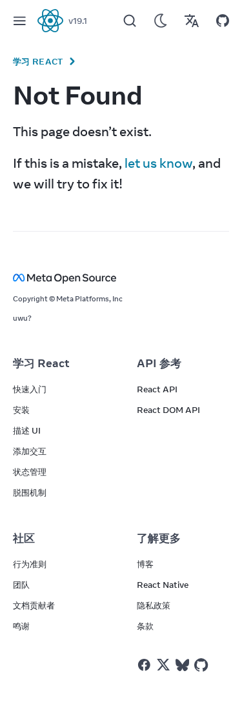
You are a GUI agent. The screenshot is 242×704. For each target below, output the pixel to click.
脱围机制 (29, 492)
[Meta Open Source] (121, 278)
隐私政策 (153, 605)
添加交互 (29, 451)
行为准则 (29, 564)
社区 (24, 538)
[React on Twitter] (163, 665)
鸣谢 (21, 626)
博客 (145, 564)
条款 (145, 626)
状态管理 (29, 472)
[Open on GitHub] (222, 20)
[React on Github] (202, 665)
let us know (158, 163)
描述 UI (27, 430)
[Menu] (19, 20)
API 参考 (159, 363)
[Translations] (191, 20)
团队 (21, 584)
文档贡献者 (34, 605)
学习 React (38, 61)
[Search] (129, 20)
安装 (21, 410)
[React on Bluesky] (182, 665)
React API (157, 389)
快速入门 (29, 389)
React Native (162, 584)
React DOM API (168, 410)
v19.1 (77, 20)
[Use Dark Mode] (160, 20)
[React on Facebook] (144, 665)
